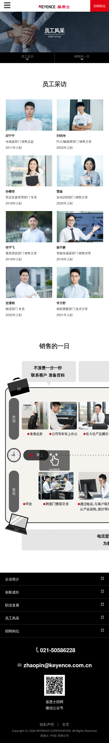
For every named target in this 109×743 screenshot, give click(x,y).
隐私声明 (47, 724)
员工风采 (12, 617)
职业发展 (12, 604)
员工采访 (27, 56)
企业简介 (12, 579)
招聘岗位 (100, 6)
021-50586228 (57, 650)
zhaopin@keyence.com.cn (58, 665)
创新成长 (12, 592)
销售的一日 (81, 56)
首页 (65, 724)
